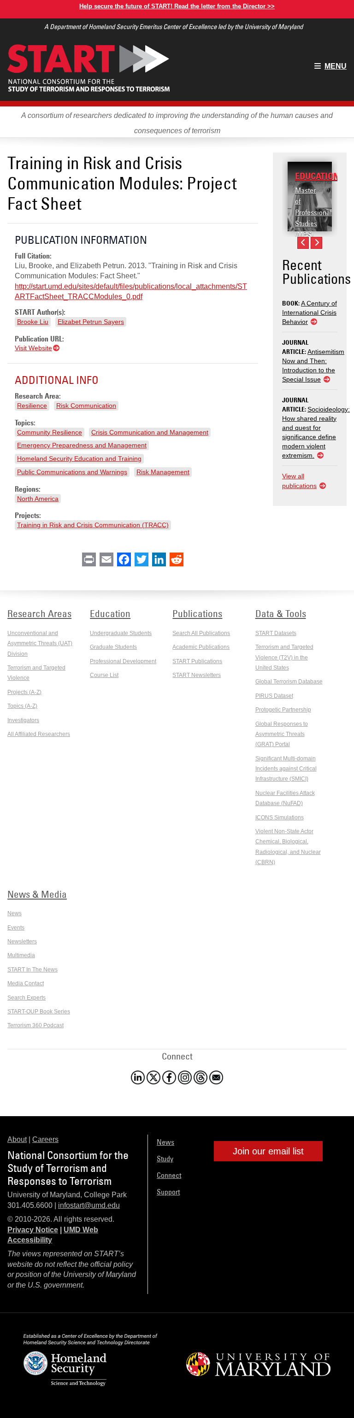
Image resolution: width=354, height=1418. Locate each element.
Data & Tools (280, 613)
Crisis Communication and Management (149, 432)
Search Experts (26, 997)
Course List (104, 675)
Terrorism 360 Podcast (35, 1025)
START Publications (197, 661)
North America (38, 498)
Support (168, 1191)
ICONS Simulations (279, 817)
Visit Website (33, 348)
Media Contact (25, 983)
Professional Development (123, 661)
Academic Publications (201, 647)
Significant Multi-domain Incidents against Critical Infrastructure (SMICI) (286, 769)
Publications (197, 613)
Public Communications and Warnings (72, 472)
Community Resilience (49, 432)
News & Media (37, 894)
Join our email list (268, 1151)
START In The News (32, 969)
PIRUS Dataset (274, 696)
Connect (169, 1175)
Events (15, 927)
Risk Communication (86, 405)
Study (165, 1158)
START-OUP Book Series (38, 1011)
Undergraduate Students (121, 633)
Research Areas (39, 613)
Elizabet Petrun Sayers (91, 321)
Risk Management (162, 472)
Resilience (32, 405)
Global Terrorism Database (289, 681)
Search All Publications (201, 633)
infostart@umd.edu (89, 1205)
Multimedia (21, 955)
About (17, 1139)
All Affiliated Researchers (38, 734)
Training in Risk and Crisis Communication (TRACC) (93, 525)
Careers (45, 1139)
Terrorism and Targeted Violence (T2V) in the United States (284, 657)
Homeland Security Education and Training (79, 458)
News (14, 913)
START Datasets (275, 633)
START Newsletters (196, 675)
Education (317, 176)
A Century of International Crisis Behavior (309, 312)
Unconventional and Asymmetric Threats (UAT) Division (39, 643)
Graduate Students (113, 647)
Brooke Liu (32, 321)
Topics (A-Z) (22, 706)
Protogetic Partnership (283, 709)
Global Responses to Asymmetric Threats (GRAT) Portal (281, 734)
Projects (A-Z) (24, 692)
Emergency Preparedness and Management (82, 445)
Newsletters (22, 941)
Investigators (23, 720)
